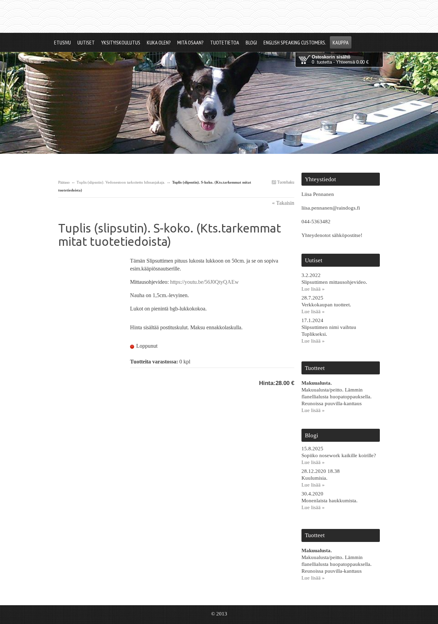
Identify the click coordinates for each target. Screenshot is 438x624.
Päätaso (64, 182)
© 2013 (219, 613)
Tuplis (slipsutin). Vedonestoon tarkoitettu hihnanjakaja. (121, 182)
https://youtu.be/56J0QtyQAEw (204, 282)
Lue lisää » (313, 289)
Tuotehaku (285, 182)
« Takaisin (283, 203)
